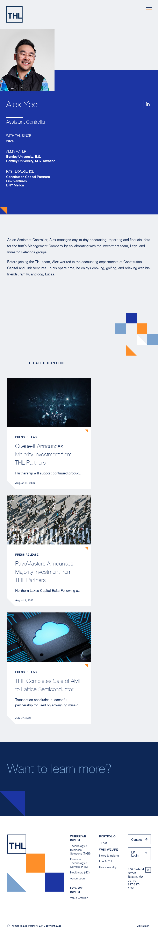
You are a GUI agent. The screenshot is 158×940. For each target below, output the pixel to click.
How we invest (76, 890)
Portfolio (107, 836)
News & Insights (109, 855)
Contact (136, 839)
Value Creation (79, 897)
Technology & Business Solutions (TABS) (80, 849)
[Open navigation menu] (149, 9)
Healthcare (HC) (79, 872)
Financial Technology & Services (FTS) (79, 862)
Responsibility (107, 867)
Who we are (108, 849)
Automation (77, 878)
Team (103, 843)
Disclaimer (143, 925)
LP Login (134, 853)
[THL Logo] (14, 14)
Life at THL (106, 861)
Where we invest (78, 838)
